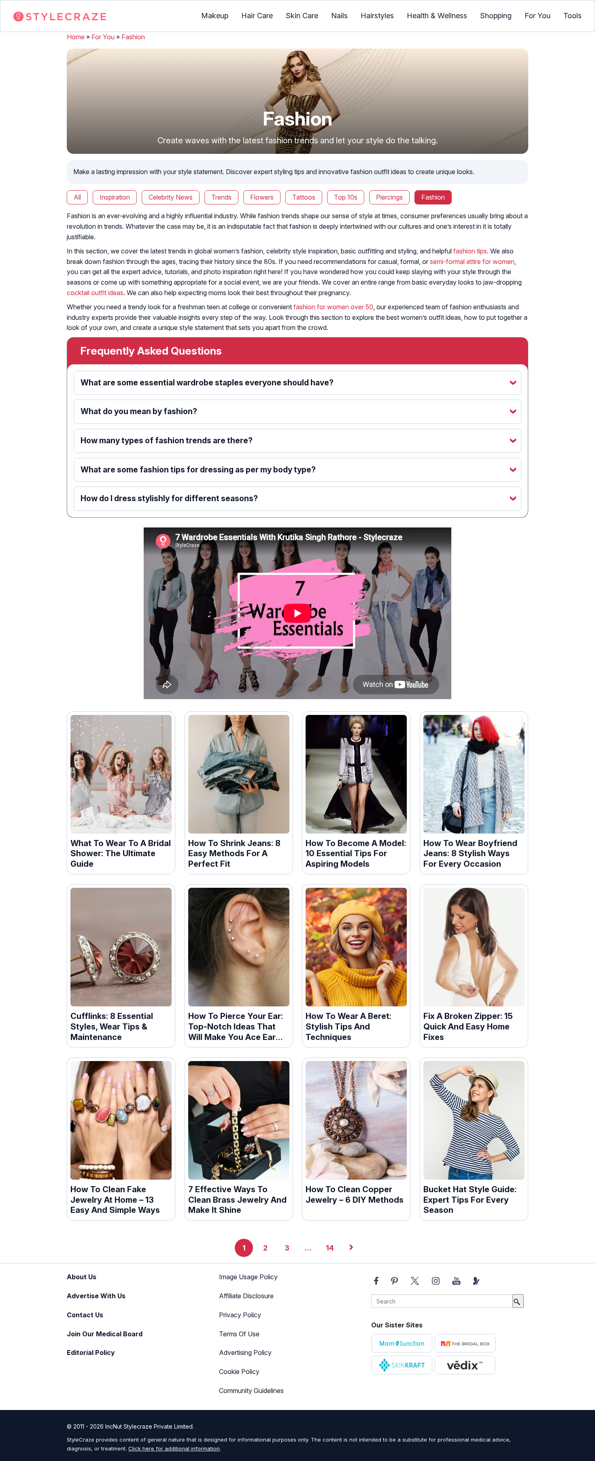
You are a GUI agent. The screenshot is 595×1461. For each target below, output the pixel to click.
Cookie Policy (239, 1371)
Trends (221, 197)
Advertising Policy (245, 1352)
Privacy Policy (240, 1315)
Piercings (389, 197)
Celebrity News (171, 197)
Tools (572, 15)
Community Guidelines (251, 1391)
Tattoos (303, 197)
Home (76, 37)
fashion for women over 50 (333, 307)
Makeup (214, 15)
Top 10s (345, 197)
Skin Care (302, 15)
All (77, 197)
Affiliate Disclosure (246, 1296)
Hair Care (257, 15)
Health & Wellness (437, 15)
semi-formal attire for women (472, 261)
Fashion (133, 37)
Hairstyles (377, 15)
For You (537, 15)
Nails (339, 15)
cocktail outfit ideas (95, 293)
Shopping (496, 15)
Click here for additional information (174, 1448)
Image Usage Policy (248, 1277)
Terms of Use (239, 1334)
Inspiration (115, 197)
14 (330, 1248)
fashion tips (470, 251)
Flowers (262, 197)
